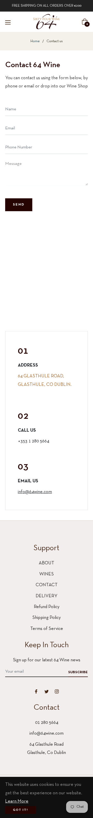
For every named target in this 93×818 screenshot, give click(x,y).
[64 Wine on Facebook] (36, 691)
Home (35, 41)
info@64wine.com (35, 492)
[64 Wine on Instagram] (57, 691)
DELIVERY (46, 596)
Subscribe (78, 672)
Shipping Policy (46, 618)
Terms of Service (46, 629)
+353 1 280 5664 (33, 441)
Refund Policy (46, 607)
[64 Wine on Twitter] (46, 691)
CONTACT (47, 585)
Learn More (16, 801)
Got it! (20, 810)
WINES (46, 574)
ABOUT (46, 563)
